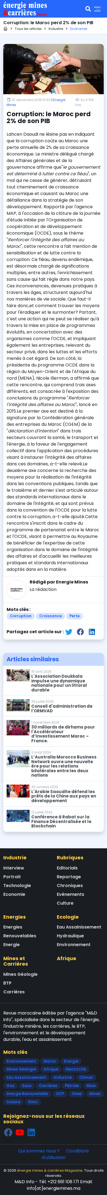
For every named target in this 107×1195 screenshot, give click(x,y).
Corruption (21, 616)
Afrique (66, 958)
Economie (14, 894)
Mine (90, 1085)
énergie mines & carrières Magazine (50, 1170)
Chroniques (70, 885)
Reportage (69, 877)
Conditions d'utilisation (65, 1154)
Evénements (70, 894)
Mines (94, 1093)
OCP (60, 1093)
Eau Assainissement (79, 927)
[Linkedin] (31, 1132)
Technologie (17, 885)
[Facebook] (8, 1132)
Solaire (13, 1102)
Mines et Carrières (15, 961)
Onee (76, 1093)
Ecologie (68, 916)
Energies (14, 916)
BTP (7, 983)
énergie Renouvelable (27, 1093)
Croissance (50, 616)
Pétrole (72, 1085)
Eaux (26, 1085)
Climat (86, 1077)
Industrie (15, 857)
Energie (11, 944)
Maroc (50, 1061)
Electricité (76, 1069)
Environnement (74, 944)
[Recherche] (88, 8)
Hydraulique (70, 936)
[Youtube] (20, 1132)
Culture (65, 903)
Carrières (14, 992)
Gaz (11, 1085)
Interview (13, 868)
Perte (74, 616)
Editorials (67, 868)
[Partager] (69, 632)
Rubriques (70, 857)
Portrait (12, 877)
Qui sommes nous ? (39, 1151)
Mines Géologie (20, 974)
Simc (33, 1102)
